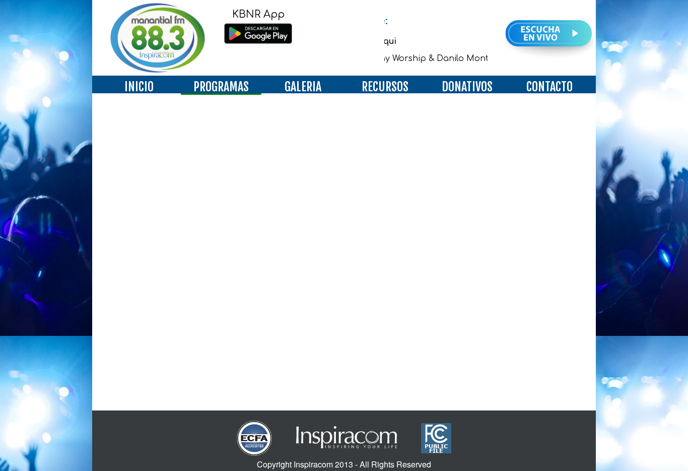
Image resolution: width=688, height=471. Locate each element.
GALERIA (303, 86)
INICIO (139, 86)
